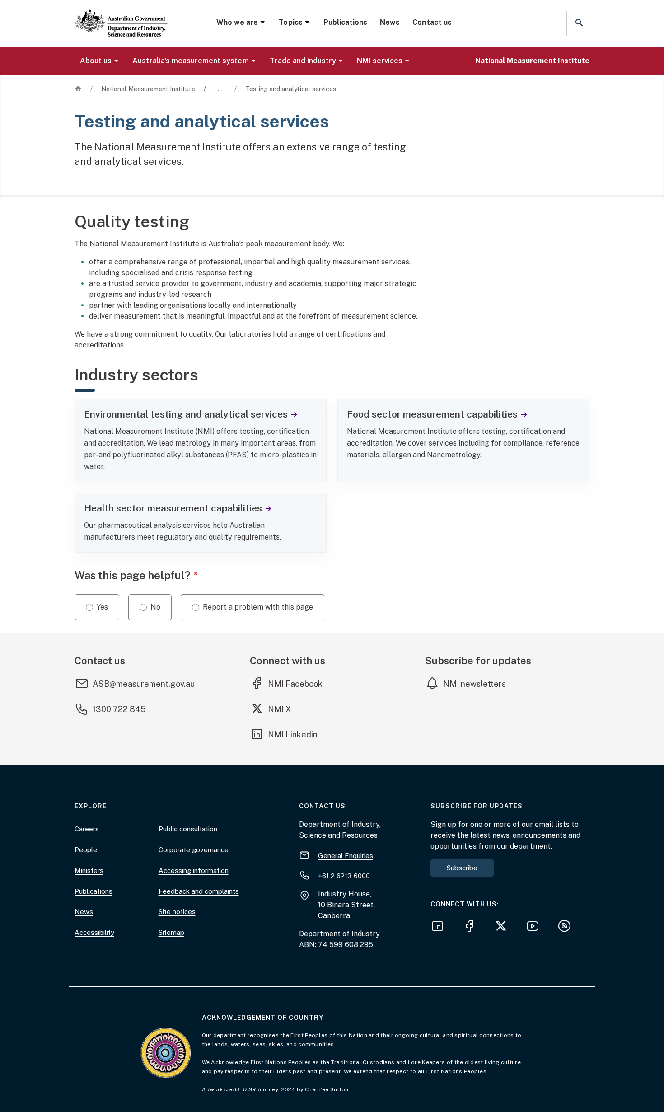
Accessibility (94, 932)
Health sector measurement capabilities (173, 508)
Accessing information (194, 870)
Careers (87, 829)
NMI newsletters (474, 684)
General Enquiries (345, 855)
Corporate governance (194, 850)
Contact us (431, 22)
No (155, 607)
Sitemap (171, 932)
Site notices (177, 911)
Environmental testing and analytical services (186, 414)
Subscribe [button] (462, 868)
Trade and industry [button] (303, 60)
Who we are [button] (237, 22)
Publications (345, 22)
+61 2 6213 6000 (344, 876)
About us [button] (96, 60)
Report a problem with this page (258, 607)
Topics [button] (290, 22)
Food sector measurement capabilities (432, 414)
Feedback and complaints (199, 891)
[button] (578, 23)
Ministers (89, 870)
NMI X (286, 709)
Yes (102, 607)
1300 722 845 (119, 709)
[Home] (121, 15)
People (86, 850)
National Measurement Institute (532, 60)
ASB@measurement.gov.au (144, 684)
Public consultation (188, 829)
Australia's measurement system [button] (190, 60)
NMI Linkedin (293, 734)
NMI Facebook (295, 684)
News (390, 22)
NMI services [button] (379, 60)
